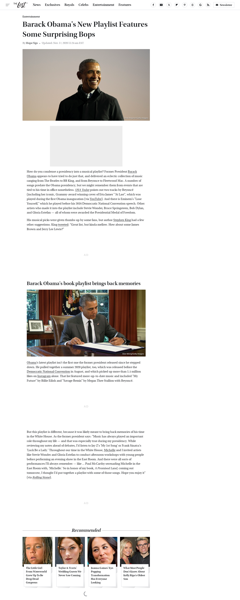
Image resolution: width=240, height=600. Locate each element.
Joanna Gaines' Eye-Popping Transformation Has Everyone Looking (102, 575)
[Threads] (192, 5)
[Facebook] (153, 5)
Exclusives (52, 5)
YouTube (96, 199)
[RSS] (208, 5)
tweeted (63, 224)
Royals (69, 5)
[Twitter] (169, 5)
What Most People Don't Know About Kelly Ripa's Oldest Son (134, 573)
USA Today (82, 190)
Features (125, 5)
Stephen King (122, 220)
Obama (31, 362)
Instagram (44, 376)
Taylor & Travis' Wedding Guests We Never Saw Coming (69, 571)
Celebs (83, 5)
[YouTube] (161, 5)
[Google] (200, 5)
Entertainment (103, 5)
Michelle (109, 450)
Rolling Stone (41, 477)
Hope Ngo (32, 43)
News (37, 5)
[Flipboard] (176, 5)
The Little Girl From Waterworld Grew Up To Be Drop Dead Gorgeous (36, 575)
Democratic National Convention (48, 371)
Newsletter (226, 5)
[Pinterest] (184, 5)
